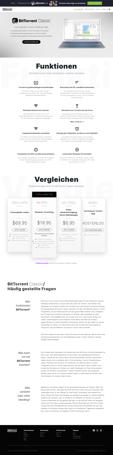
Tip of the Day (76, 438)
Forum (74, 434)
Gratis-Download (31, 42)
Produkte (89, 9)
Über (25, 433)
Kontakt (26, 434)
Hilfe (98, 9)
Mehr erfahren (76, 122)
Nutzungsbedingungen (92, 450)
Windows (42, 433)
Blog (25, 439)
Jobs (25, 438)
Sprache (105, 9)
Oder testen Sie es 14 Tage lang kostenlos (44, 234)
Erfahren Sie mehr (42, 263)
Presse (26, 436)
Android (42, 436)
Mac (41, 434)
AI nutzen (77, 9)
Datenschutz (102, 450)
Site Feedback (77, 436)
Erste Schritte (95, 3)
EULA (78, 450)
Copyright (82, 450)
